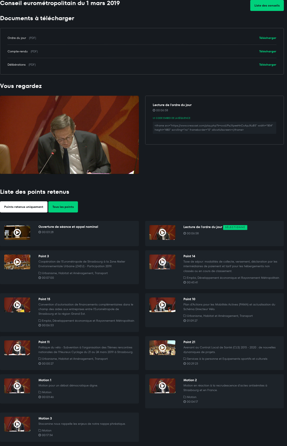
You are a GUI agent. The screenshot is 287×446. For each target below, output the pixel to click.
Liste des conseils (267, 5)
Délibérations (17, 64)
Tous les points (63, 207)
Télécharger (267, 38)
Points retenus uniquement (23, 207)
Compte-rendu (18, 51)
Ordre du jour (17, 38)
